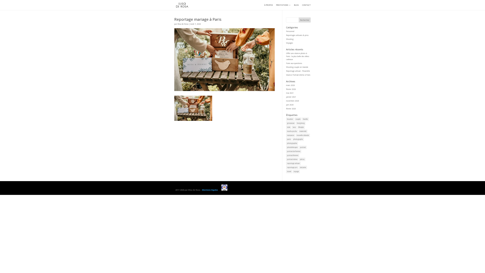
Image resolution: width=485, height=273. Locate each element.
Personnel (290, 31)
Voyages (289, 43)
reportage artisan (293, 163)
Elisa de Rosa (182, 24)
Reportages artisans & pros (297, 35)
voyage (296, 171)
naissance (290, 135)
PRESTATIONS (282, 5)
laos (294, 127)
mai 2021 (290, 93)
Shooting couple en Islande (297, 67)
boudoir (290, 119)
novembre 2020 (292, 101)
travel (289, 171)
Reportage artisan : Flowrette (298, 71)
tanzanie (303, 167)
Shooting (289, 39)
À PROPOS (268, 5)
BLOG (296, 5)
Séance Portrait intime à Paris (298, 75)
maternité (302, 131)
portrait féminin (292, 155)
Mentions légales (210, 190)
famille (305, 119)
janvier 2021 (291, 97)
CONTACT (306, 5)
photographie (292, 143)
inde (288, 127)
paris (289, 139)
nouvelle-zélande (303, 135)
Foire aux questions (294, 63)
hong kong (301, 123)
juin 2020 (290, 105)
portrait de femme (293, 151)
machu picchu (292, 131)
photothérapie (292, 147)
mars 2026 (290, 85)
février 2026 (291, 89)
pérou (302, 159)
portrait (303, 147)
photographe (298, 139)
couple (298, 119)
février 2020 (291, 108)
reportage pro (292, 167)
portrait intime (292, 159)
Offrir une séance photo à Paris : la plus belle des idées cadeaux (297, 56)
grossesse (290, 123)
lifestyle (301, 127)
